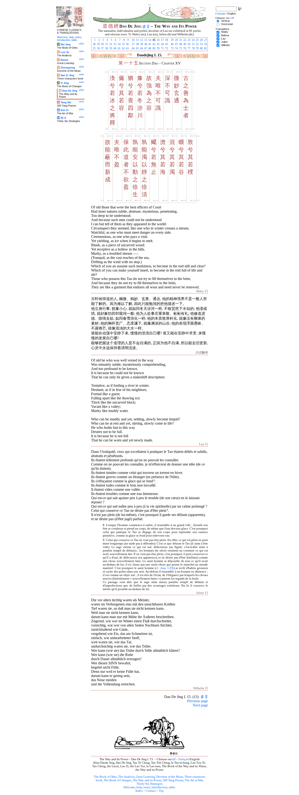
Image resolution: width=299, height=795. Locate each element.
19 (172, 40)
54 (205, 44)
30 (102, 44)
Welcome (129, 787)
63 (127, 48)
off (173, 759)
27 (205, 40)
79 (197, 48)
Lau (223, 38)
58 (106, 48)
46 (172, 44)
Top (161, 790)
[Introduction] (144, 26)
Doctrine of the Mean (169, 776)
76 (184, 48)
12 (141, 40)
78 (193, 48)
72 (166, 48)
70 (158, 48)
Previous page (197, 701)
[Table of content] (148, 26)
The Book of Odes (105, 776)
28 (94, 44)
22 (184, 40)
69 (154, 48)
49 (184, 44)
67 (145, 48)
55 (94, 48)
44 (162, 44)
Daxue (64, 59)
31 (106, 44)
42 (154, 44)
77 (189, 48)
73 (172, 48)
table (172, 787)
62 (123, 48)
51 (193, 44)
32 (110, 44)
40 (145, 44)
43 (158, 44)
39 (141, 44)
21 (180, 40)
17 (162, 40)
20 (176, 40)
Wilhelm (225, 45)
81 (205, 48)
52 (197, 44)
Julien (224, 41)
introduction (159, 787)
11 (137, 40)
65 (137, 48)
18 (166, 40)
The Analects (126, 776)
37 (133, 44)
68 (149, 48)
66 (141, 48)
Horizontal (227, 24)
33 (115, 44)
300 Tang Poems (173, 780)
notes (146, 787)
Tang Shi (66, 102)
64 (133, 48)
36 (127, 44)
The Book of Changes (117, 780)
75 (180, 48)
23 (189, 40)
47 (176, 44)
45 (166, 44)
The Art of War (194, 780)
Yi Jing (65, 83)
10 (133, 40)
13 (145, 40)
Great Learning (145, 776)
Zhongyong (68, 67)
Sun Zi (64, 110)
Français (183, 759)
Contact (151, 790)
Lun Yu (65, 52)
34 (119, 44)
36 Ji (63, 117)
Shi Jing (66, 44)
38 (137, 44)
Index (139, 790)
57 (102, 48)
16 (158, 40)
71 (162, 48)
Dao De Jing (69, 90)
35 (123, 44)
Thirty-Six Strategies (149, 783)
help (139, 787)
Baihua (225, 35)
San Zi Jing (67, 75)
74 (176, 48)
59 (110, 48)
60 (115, 48)
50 (189, 44)
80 (201, 48)
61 (119, 48)
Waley (224, 31)
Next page (200, 705)
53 (201, 44)
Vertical (225, 20)
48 (180, 44)
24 (193, 40)
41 (149, 44)
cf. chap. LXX (165, 568)
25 (197, 40)
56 (98, 48)
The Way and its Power (147, 780)
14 (149, 40)
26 (201, 40)
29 (98, 44)
